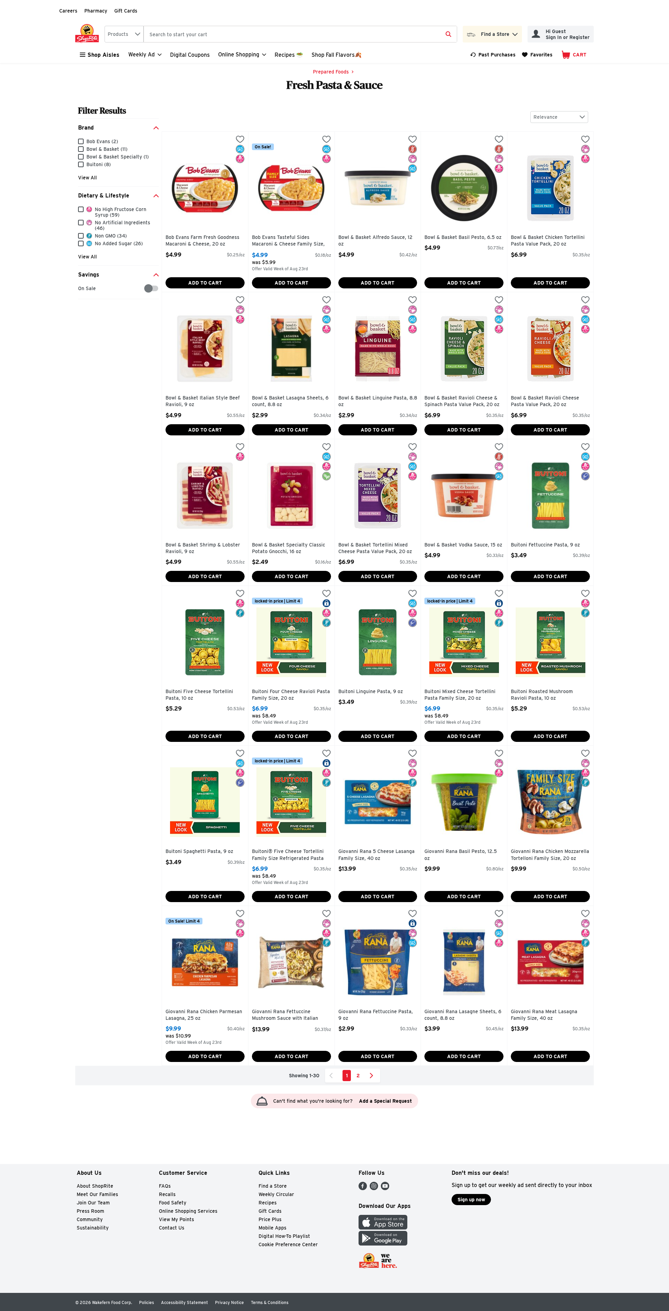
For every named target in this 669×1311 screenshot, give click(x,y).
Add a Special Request (385, 1101)
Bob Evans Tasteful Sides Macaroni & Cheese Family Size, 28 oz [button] (288, 241)
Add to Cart (205, 283)
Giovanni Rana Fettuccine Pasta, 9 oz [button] (375, 1015)
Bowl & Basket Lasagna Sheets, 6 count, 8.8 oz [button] (290, 401)
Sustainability (93, 1228)
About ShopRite (95, 1186)
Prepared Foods (331, 72)
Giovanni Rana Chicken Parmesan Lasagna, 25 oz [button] (204, 1015)
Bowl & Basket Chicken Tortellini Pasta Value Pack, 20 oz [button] (548, 240)
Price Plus (270, 1219)
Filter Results (102, 110)
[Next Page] (372, 1075)
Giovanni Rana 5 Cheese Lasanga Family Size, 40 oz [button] (376, 854)
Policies (146, 1302)
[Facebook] (363, 1188)
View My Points (176, 1219)
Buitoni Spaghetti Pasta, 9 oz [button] (199, 851)
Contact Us (171, 1228)
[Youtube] (385, 1188)
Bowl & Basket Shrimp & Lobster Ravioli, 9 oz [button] (203, 548)
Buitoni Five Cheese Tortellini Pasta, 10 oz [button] (199, 695)
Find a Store (273, 1186)
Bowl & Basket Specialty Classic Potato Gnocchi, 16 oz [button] (288, 548)
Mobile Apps (272, 1228)
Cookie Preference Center (288, 1244)
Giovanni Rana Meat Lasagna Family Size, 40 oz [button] (544, 1015)
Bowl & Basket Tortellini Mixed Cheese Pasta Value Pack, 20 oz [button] (375, 548)
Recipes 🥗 (289, 55)
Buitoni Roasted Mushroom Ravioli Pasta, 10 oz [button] (542, 695)
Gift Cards (125, 11)
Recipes (268, 1202)
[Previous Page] (332, 1075)
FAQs (165, 1186)
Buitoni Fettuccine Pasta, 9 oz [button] (545, 545)
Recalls (167, 1194)
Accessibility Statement (184, 1302)
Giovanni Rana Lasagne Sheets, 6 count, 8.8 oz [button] (462, 1015)
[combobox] (124, 34)
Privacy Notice (229, 1302)
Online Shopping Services (188, 1211)
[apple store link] (383, 1227)
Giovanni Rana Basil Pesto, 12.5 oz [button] (460, 854)
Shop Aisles (103, 55)
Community (90, 1219)
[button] (515, 32)
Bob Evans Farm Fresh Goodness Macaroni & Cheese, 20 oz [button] (202, 240)
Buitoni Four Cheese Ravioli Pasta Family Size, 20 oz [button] (291, 695)
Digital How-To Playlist (284, 1236)
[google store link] (383, 1243)
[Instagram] (374, 1188)
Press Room (90, 1211)
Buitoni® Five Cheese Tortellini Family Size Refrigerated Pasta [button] (288, 854)
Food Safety (172, 1202)
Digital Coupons (190, 55)
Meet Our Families (97, 1194)
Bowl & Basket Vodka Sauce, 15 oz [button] (463, 545)
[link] (493, 55)
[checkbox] (81, 288)
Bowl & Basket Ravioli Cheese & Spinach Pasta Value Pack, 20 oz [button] (461, 401)
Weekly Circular (276, 1194)
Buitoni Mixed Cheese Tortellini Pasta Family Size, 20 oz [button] (459, 695)
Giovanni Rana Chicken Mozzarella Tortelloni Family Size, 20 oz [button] (550, 854)
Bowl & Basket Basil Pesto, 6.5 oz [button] (462, 237)
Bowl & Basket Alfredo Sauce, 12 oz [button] (375, 240)
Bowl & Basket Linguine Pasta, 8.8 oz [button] (377, 401)
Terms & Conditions (270, 1302)
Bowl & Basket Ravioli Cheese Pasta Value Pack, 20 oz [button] (545, 401)
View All (87, 177)
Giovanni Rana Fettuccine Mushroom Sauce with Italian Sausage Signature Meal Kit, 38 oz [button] (288, 1015)
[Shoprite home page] (88, 34)
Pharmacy (95, 11)
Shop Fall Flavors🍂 (337, 55)
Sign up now (471, 1199)
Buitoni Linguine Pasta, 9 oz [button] (370, 692)
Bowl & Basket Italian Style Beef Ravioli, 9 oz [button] (203, 401)
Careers (68, 11)
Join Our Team (93, 1202)
